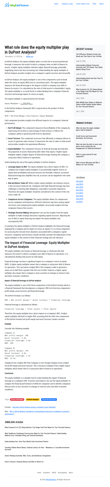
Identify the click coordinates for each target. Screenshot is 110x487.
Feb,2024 (79, 181)
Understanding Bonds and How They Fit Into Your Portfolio (89, 79)
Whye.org (29, 56)
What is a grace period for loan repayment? (86, 155)
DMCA (54, 473)
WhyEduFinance (51, 480)
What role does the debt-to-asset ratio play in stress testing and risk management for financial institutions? (89, 146)
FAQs (94, 4)
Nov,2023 (79, 190)
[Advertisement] (55, 27)
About (102, 4)
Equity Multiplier (17, 399)
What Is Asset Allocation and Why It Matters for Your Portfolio (88, 164)
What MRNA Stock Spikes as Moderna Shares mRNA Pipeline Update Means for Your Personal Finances (89, 104)
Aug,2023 (79, 199)
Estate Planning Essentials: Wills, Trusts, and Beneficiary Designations (28, 456)
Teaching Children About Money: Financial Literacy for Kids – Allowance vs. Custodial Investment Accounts (37, 449)
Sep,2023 (79, 196)
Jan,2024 (79, 184)
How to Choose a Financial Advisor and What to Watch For (24, 462)
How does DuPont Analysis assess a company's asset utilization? (34, 407)
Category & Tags (67, 4)
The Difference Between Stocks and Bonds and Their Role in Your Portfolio (89, 55)
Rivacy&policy (62, 473)
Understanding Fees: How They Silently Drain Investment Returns (26, 441)
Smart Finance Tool (82, 4)
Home (56, 4)
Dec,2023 (79, 187)
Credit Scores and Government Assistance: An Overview (86, 137)
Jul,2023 (79, 202)
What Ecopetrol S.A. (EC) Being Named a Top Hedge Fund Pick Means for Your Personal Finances (37, 427)
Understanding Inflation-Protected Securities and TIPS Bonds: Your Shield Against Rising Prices (89, 67)
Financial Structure (49, 399)
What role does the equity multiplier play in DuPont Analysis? (88, 129)
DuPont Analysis (33, 399)
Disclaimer (46, 473)
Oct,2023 (79, 193)
